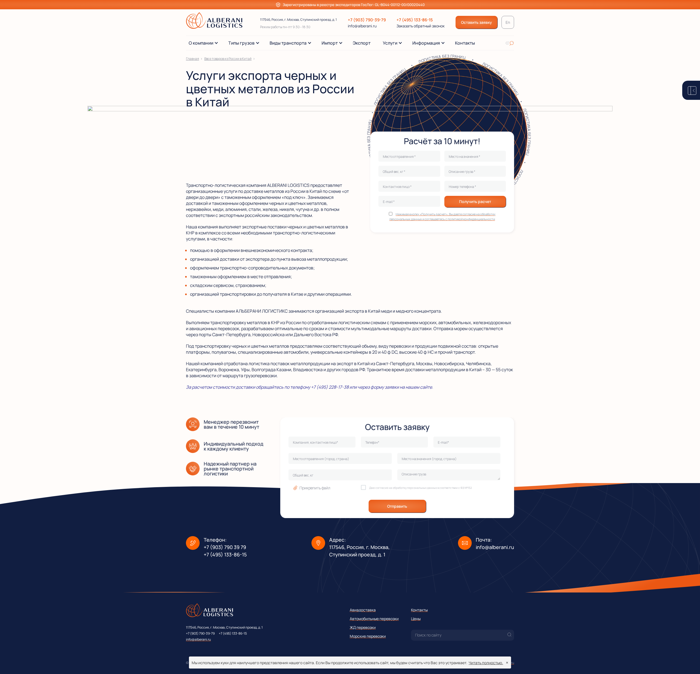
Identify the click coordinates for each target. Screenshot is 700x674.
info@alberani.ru (362, 25)
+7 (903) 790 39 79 (225, 547)
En (508, 22)
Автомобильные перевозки (374, 618)
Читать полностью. (486, 662)
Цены (416, 618)
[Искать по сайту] (509, 43)
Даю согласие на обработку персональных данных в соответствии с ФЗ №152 (420, 488)
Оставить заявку (476, 22)
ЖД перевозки (363, 627)
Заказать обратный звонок (420, 26)
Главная (192, 58)
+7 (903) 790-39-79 (367, 20)
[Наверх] (688, 662)
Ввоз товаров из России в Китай (228, 58)
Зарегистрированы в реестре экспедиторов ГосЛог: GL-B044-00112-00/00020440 (354, 4)
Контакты (419, 609)
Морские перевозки (368, 636)
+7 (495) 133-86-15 (414, 20)
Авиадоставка (363, 609)
